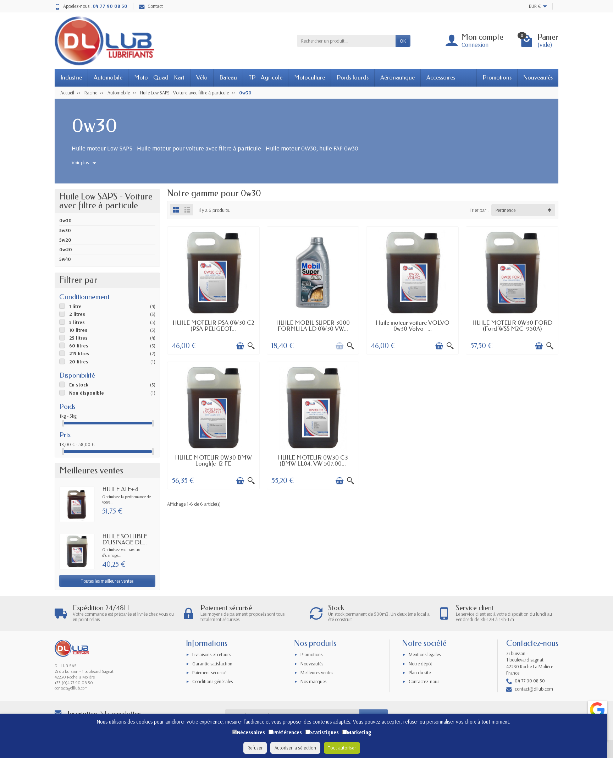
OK (403, 41)
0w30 (65, 220)
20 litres (78, 361)
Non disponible (86, 393)
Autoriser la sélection (295, 748)
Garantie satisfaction (212, 663)
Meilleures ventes (316, 672)
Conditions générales (212, 681)
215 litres (79, 353)
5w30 (65, 230)
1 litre (75, 306)
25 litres (78, 338)
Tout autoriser (342, 748)
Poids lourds (353, 77)
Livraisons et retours (211, 654)
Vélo (202, 77)
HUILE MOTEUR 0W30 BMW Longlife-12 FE (213, 460)
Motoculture (309, 77)
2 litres (77, 314)
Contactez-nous (424, 681)
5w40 (65, 259)
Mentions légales (425, 654)
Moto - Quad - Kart (159, 77)
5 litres (77, 322)
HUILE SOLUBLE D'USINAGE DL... (124, 539)
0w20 (65, 249)
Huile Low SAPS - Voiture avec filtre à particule (106, 201)
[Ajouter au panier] (240, 346)
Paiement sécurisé (209, 672)
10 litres (78, 330)
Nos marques (313, 681)
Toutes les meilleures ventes (107, 581)
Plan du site (420, 672)
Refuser (255, 748)
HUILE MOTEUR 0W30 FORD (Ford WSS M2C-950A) (512, 325)
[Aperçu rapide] (251, 346)
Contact (155, 6)
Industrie (71, 77)
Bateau (228, 77)
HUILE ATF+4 (120, 489)
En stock (78, 384)
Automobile (108, 77)
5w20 (65, 240)
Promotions (497, 77)
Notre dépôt (420, 663)
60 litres (78, 345)
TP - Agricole (265, 77)
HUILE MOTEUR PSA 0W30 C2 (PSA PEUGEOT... (213, 325)
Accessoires (440, 77)
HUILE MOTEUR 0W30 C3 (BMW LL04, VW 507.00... (313, 460)
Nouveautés (538, 77)
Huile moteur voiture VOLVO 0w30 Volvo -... (412, 325)
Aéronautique (397, 77)
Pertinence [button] (505, 210)
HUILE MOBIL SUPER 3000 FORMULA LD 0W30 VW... (313, 325)
